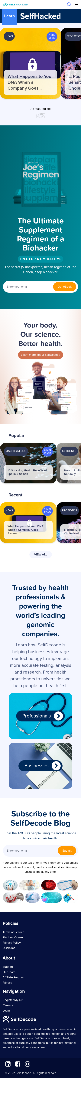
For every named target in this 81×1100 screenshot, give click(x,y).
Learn (6, 1010)
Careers (8, 1005)
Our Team (9, 972)
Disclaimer (9, 948)
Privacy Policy (12, 943)
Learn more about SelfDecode (40, 355)
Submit (67, 851)
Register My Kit (13, 1000)
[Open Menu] (75, 4)
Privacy (7, 983)
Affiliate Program (13, 977)
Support (8, 967)
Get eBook (65, 287)
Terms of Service (13, 932)
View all (40, 554)
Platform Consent (14, 937)
